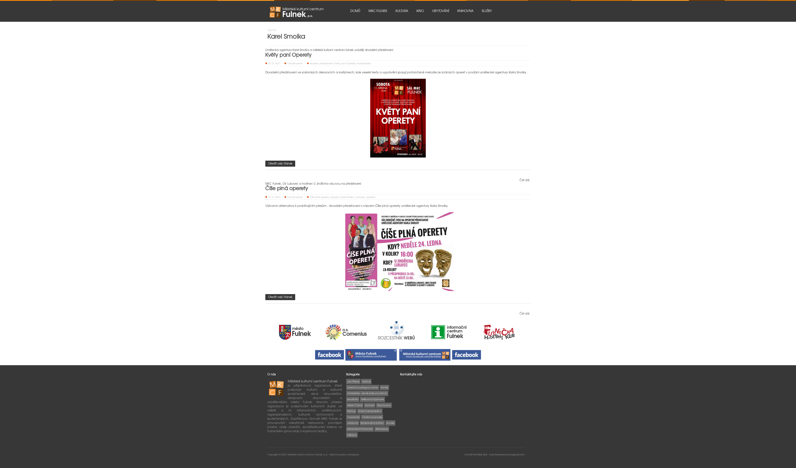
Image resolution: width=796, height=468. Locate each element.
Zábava (352, 435)
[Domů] (296, 12)
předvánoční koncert (360, 429)
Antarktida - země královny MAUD (367, 393)
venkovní (352, 423)
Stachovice (384, 405)
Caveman (353, 417)
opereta (370, 197)
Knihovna (465, 10)
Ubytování (440, 10)
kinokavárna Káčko (372, 423)
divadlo (314, 63)
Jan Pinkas (353, 381)
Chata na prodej (372, 417)
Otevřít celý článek (280, 163)
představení (326, 63)
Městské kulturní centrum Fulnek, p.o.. (308, 454)
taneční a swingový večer (362, 387)
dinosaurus (381, 429)
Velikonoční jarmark (372, 399)
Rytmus (351, 411)
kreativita (352, 399)
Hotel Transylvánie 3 (369, 411)
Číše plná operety (286, 188)
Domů (355, 10)
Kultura (402, 10)
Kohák (384, 387)
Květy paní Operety (288, 54)
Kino (420, 10)
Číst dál (524, 180)
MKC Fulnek (378, 10)
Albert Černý (354, 405)
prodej (390, 423)
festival (366, 381)
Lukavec (360, 197)
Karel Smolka (364, 63)
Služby (487, 10)
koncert (369, 405)
